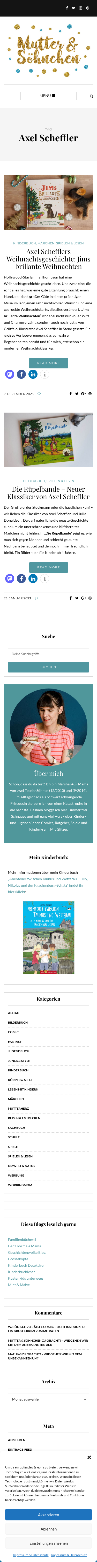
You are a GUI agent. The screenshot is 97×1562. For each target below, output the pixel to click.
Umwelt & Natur (21, 1166)
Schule (14, 1137)
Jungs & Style (19, 1061)
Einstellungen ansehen (48, 1543)
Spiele (13, 1147)
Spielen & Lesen (70, 243)
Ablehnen (49, 1529)
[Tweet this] (77, 393)
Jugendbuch (18, 1051)
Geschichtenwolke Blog (27, 1252)
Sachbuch (16, 1128)
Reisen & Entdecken (24, 1118)
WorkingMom (20, 1185)
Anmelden (16, 1440)
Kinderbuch (24, 243)
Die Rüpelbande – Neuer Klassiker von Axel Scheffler (48, 492)
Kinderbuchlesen (21, 1272)
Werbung (16, 1175)
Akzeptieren (48, 1514)
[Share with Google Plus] (83, 393)
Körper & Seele (20, 1080)
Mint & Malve (19, 1284)
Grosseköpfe (18, 1259)
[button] (89, 1457)
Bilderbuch (34, 481)
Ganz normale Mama (24, 1246)
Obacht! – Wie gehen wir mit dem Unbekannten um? (48, 1343)
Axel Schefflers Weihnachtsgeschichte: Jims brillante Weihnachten (48, 258)
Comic (13, 1032)
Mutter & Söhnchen (24, 1340)
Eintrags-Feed (20, 1449)
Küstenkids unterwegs (25, 1278)
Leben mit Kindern (23, 1089)
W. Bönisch (17, 1327)
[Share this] (70, 393)
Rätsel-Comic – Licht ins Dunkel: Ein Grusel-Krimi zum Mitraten (46, 1329)
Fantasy (15, 1041)
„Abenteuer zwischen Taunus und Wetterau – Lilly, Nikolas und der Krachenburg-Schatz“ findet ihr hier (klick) (48, 885)
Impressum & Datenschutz (31, 1555)
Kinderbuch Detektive (25, 1265)
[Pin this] (90, 393)
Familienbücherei (22, 1239)
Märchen (46, 243)
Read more (48, 363)
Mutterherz (18, 1108)
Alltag (13, 1013)
